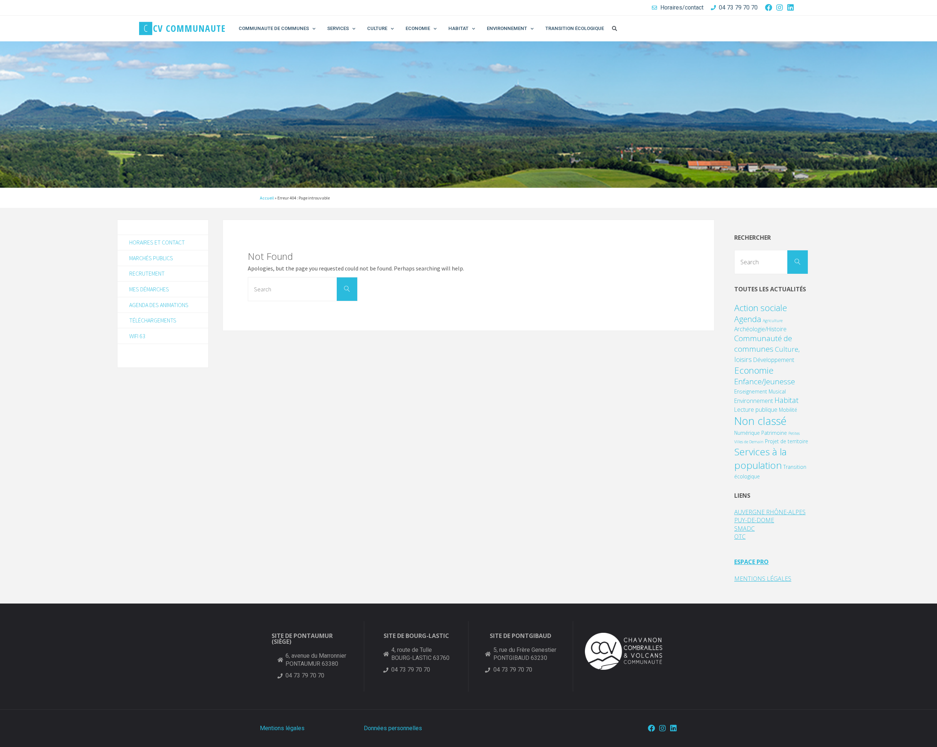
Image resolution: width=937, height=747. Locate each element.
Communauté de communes (763, 343)
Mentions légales (282, 728)
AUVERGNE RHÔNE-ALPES (770, 512)
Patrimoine (774, 432)
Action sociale (760, 308)
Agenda (747, 319)
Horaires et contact (157, 242)
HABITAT (458, 28)
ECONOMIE (418, 28)
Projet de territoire (786, 441)
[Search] (347, 289)
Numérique (747, 432)
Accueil (267, 198)
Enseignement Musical (760, 391)
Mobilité (788, 409)
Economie (753, 370)
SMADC (744, 528)
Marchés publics (151, 258)
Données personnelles (393, 728)
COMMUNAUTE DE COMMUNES (274, 28)
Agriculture (773, 320)
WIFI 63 (137, 336)
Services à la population (760, 458)
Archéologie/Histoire (760, 329)
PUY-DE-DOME (754, 520)
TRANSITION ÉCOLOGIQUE (574, 28)
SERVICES (338, 28)
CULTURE (377, 28)
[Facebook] (768, 7)
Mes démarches (149, 289)
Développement (773, 360)
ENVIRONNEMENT (507, 28)
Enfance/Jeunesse (764, 381)
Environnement (753, 401)
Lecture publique (755, 410)
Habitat (786, 400)
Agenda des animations (158, 305)
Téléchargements (152, 320)
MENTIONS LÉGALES (762, 579)
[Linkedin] (790, 7)
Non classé (760, 421)
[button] (614, 28)
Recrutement (147, 273)
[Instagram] (779, 7)
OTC (740, 537)
